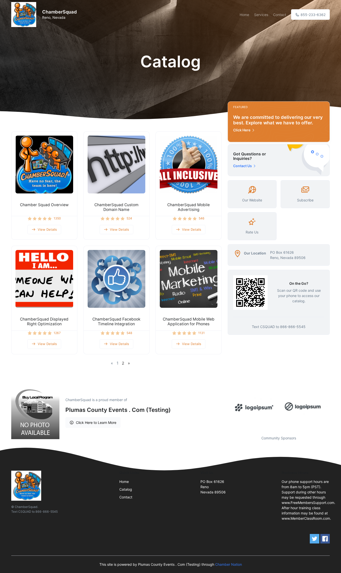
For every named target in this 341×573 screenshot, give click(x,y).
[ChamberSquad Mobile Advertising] (188, 164)
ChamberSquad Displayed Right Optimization (44, 321)
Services (261, 15)
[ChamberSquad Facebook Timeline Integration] (116, 279)
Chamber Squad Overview (44, 204)
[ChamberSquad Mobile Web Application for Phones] (188, 279)
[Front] (24, 14)
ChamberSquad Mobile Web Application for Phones (188, 321)
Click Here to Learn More (96, 422)
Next (333, 406)
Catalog (125, 489)
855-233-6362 (313, 15)
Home (244, 15)
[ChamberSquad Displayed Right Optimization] (44, 279)
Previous (223, 406)
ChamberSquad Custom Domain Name (116, 207)
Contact (279, 15)
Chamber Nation (228, 564)
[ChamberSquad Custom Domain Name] (116, 164)
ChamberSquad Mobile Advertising (188, 207)
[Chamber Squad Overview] (44, 164)
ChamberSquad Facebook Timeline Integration (116, 321)
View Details (47, 229)
